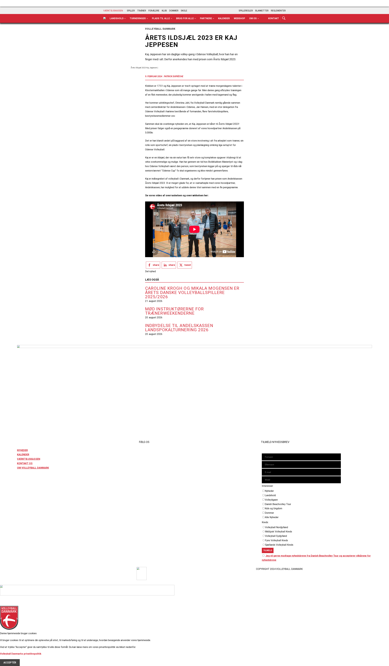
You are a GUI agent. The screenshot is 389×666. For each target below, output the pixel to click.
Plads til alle (161, 18)
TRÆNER (141, 10)
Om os (253, 18)
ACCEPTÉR (9, 662)
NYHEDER (22, 450)
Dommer (269, 512)
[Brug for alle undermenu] (125, 18)
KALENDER (23, 454)
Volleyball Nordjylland (276, 527)
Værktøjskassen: (113, 10)
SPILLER (131, 10)
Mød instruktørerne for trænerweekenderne (174, 311)
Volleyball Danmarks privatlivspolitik (20, 653)
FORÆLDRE (153, 10)
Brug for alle (185, 18)
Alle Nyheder (272, 517)
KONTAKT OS (25, 463)
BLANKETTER (262, 10)
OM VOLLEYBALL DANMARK (33, 467)
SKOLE (184, 10)
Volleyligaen (271, 499)
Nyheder (269, 490)
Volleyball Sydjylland (276, 536)
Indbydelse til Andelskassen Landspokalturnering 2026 (179, 327)
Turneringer (138, 18)
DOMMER (173, 10)
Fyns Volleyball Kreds (276, 540)
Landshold (117, 18)
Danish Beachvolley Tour (278, 504)
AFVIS (6, 658)
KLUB (164, 10)
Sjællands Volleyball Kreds (279, 544)
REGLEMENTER (278, 10)
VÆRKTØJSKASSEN (28, 459)
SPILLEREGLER (246, 10)
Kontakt (273, 18)
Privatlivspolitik (26, 569)
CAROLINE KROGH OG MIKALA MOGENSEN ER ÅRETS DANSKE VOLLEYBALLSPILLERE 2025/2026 (192, 292)
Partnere (206, 18)
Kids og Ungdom (273, 508)
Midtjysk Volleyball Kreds (278, 531)
